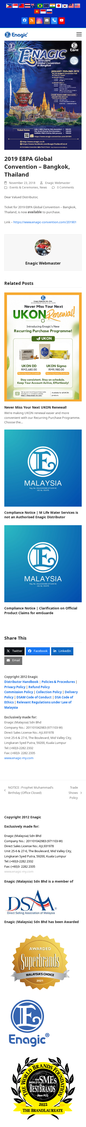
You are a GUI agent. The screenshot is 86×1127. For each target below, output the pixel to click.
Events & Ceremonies (24, 187)
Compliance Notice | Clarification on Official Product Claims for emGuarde (40, 610)
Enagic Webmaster (57, 183)
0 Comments (65, 187)
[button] (79, 34)
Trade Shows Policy (70, 792)
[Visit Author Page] (43, 247)
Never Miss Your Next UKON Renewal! (35, 407)
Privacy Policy (14, 687)
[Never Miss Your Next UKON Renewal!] (43, 346)
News (43, 187)
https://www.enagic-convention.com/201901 (44, 222)
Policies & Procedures (58, 682)
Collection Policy (49, 692)
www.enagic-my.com (18, 758)
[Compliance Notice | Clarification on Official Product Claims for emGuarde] (43, 563)
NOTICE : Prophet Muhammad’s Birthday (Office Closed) (28, 790)
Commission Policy (18, 692)
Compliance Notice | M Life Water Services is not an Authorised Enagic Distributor (41, 514)
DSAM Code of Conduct (34, 697)
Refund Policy (39, 687)
